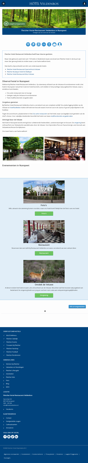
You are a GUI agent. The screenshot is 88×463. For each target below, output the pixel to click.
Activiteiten (10, 374)
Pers (7, 380)
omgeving (77, 123)
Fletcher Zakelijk (12, 339)
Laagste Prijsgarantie (71, 454)
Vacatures (9, 409)
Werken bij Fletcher (12, 364)
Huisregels (7, 458)
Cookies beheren (37, 454)
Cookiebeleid (25, 454)
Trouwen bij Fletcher (13, 345)
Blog (7, 384)
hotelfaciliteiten (15, 107)
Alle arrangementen (77, 307)
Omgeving (44, 295)
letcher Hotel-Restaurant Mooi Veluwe (21, 74)
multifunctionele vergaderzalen (62, 116)
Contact (8, 418)
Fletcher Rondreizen (13, 355)
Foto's (44, 213)
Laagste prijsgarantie (17, 24)
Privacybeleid (50, 454)
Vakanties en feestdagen (15, 367)
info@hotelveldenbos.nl (10, 405)
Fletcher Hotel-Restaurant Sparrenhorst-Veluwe (23, 69)
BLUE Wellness (11, 335)
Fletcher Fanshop (12, 348)
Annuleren (9, 428)
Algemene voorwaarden (11, 454)
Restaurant (44, 253)
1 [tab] (45, 311)
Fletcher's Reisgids (12, 370)
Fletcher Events (11, 342)
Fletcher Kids (10, 377)
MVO (7, 387)
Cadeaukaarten (11, 424)
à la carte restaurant (40, 114)
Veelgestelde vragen (13, 421)
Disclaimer (59, 454)
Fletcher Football (12, 352)
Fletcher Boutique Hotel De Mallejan (19, 72)
